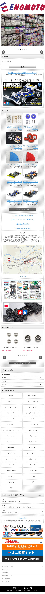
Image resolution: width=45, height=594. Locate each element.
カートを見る (5, 569)
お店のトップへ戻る (7, 566)
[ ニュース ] (22, 518)
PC (31, 588)
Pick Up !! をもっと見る (22, 209)
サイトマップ (5, 581)
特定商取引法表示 (7, 575)
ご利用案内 (5, 572)
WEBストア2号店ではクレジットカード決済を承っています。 (18, 506)
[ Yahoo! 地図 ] (22, 276)
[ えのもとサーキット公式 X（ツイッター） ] (22, 73)
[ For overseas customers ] (22, 228)
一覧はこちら (40, 495)
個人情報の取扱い (7, 578)
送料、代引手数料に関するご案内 (11, 500)
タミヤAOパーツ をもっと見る (22, 363)
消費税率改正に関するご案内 (9, 511)
